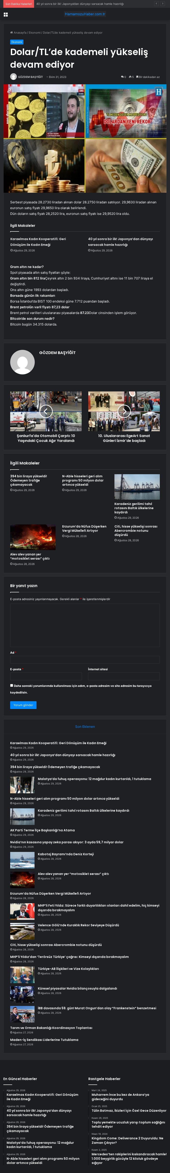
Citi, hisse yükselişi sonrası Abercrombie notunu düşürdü (135, 530)
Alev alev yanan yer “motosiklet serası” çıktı (30, 556)
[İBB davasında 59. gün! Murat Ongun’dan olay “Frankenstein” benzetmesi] (22, 1014)
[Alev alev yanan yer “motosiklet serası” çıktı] (33, 537)
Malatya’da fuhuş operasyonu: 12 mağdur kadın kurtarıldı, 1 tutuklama (94, 779)
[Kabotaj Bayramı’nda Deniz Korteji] (22, 860)
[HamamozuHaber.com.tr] (85, 14)
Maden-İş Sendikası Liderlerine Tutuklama (44, 1040)
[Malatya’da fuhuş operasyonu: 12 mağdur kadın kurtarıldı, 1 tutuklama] (22, 785)
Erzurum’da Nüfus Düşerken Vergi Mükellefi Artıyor (84, 528)
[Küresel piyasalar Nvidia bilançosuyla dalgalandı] (22, 994)
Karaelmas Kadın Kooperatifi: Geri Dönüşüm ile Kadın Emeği (58, 743)
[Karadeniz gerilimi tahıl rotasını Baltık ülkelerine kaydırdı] (137, 487)
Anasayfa (19, 32)
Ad (13, 652)
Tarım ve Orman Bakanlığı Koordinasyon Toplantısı (51, 1028)
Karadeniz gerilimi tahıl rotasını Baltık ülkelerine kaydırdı (134, 508)
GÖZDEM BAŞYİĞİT (30, 77)
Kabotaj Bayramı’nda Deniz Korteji (66, 854)
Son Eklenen (85, 726)
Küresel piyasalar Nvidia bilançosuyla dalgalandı (77, 988)
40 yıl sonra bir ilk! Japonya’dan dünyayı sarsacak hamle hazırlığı (62, 755)
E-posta (16, 669)
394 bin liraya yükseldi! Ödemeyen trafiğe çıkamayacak (74, 4)
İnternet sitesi (98, 669)
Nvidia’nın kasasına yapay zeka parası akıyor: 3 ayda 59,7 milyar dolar (67, 842)
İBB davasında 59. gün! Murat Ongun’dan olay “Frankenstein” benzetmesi (97, 1008)
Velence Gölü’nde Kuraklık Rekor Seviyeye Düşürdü (78, 925)
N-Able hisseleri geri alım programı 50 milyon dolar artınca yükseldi (83, 480)
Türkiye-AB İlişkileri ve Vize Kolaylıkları (68, 969)
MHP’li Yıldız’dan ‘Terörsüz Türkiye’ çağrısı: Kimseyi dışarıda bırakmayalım (69, 957)
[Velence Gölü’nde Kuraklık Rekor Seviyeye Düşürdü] (22, 931)
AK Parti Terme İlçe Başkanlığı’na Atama (42, 830)
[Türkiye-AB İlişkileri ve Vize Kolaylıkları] (22, 975)
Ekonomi (35, 32)
